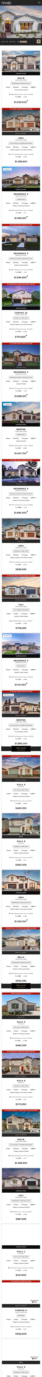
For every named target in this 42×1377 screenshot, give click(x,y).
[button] (38, 2)
